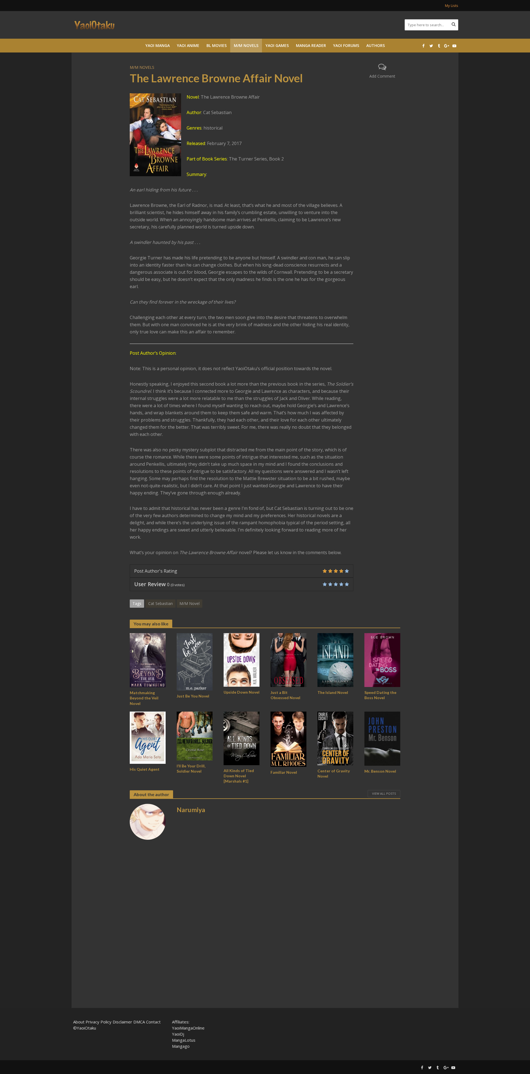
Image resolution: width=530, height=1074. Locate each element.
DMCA (139, 1022)
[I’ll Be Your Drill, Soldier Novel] (195, 735)
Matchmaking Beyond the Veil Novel (144, 698)
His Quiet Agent (145, 769)
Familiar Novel (284, 772)
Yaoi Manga (157, 45)
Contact (153, 1022)
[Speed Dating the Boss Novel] (382, 660)
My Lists (451, 5)
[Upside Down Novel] (241, 659)
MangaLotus (183, 1040)
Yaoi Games (277, 45)
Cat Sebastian (160, 603)
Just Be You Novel (193, 696)
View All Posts (384, 793)
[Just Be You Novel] (195, 661)
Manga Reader (311, 45)
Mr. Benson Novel (380, 771)
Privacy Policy (99, 1022)
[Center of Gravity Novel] (335, 738)
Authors (375, 45)
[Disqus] (265, 925)
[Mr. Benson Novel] (382, 738)
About (78, 1022)
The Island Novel (332, 692)
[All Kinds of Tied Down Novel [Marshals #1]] (241, 738)
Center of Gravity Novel (333, 773)
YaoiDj (178, 1034)
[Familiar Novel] (288, 739)
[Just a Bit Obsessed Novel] (288, 660)
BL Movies (216, 45)
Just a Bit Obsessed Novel (285, 695)
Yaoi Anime (188, 45)
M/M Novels (246, 45)
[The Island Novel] (335, 660)
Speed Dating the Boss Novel (380, 695)
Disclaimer (122, 1022)
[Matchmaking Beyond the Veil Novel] (148, 660)
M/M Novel (189, 603)
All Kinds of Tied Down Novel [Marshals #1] (239, 775)
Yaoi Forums (346, 45)
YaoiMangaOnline (188, 1028)
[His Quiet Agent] (148, 737)
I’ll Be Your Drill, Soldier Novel (191, 768)
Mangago (181, 1046)
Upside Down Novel (241, 692)
